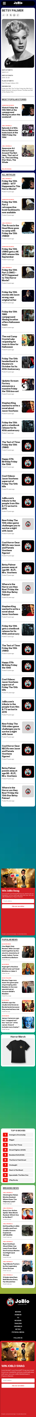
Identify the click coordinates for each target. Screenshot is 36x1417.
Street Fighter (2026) (17, 1150)
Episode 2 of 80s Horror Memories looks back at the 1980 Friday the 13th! (10, 132)
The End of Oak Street (17, 1160)
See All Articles (6, 169)
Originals (18, 1326)
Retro (18, 1329)
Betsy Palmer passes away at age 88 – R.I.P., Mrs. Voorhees (9, 568)
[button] (4, 3)
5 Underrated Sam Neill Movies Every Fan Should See (10, 1279)
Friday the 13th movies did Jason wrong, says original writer (10, 296)
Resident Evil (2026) (16, 1155)
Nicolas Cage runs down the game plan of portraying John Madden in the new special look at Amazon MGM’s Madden (10, 987)
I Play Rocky (13, 1180)
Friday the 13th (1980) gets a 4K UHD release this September (10, 253)
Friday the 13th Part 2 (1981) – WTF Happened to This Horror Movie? (10, 275)
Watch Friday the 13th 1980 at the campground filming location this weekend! (11, 112)
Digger (11, 1140)
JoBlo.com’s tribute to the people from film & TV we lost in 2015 (10, 503)
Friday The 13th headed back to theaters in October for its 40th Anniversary (11, 363)
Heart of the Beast (16, 1170)
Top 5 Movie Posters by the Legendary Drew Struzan (11, 1266)
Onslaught (13, 1165)
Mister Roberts (6, 90)
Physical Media (18, 1332)
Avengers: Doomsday (17, 1135)
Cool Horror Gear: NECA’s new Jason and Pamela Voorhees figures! (11, 547)
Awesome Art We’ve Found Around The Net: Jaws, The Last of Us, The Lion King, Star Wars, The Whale (10, 155)
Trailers (18, 1323)
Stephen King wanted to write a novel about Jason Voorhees (11, 407)
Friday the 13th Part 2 (25, 88)
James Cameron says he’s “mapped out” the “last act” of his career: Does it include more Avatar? (10, 1022)
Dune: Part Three (15, 1145)
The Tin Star (15, 88)
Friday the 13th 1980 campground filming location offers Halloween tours (11, 318)
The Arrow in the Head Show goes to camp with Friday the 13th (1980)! (10, 230)
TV (18, 1318)
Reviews (18, 1320)
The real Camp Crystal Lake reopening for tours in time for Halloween (10, 341)
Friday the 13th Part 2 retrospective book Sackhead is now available (11, 207)
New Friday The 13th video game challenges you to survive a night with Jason (11, 525)
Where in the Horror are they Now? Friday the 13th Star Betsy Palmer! (10, 589)
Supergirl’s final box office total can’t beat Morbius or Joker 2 (10, 969)
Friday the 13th (6, 88)
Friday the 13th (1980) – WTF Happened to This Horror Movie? (11, 185)
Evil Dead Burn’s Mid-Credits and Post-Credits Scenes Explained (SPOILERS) (11, 1230)
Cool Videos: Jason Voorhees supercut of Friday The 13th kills (10, 481)
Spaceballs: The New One (18, 1175)
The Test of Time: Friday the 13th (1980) (11, 445)
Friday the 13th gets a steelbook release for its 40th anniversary (10, 426)
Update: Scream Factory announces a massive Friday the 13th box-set (10, 386)
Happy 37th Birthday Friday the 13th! (9, 462)
